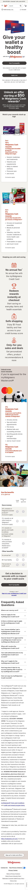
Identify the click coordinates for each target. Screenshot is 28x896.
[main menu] (2, 5)
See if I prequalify (14, 63)
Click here (5, 825)
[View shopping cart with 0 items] (25, 6)
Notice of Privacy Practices (13, 873)
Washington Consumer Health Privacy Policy (13, 878)
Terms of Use (13, 880)
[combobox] (13, 5)
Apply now (14, 75)
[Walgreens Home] (5, 5)
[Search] (21, 6)
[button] (23, 9)
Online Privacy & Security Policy (13, 876)
